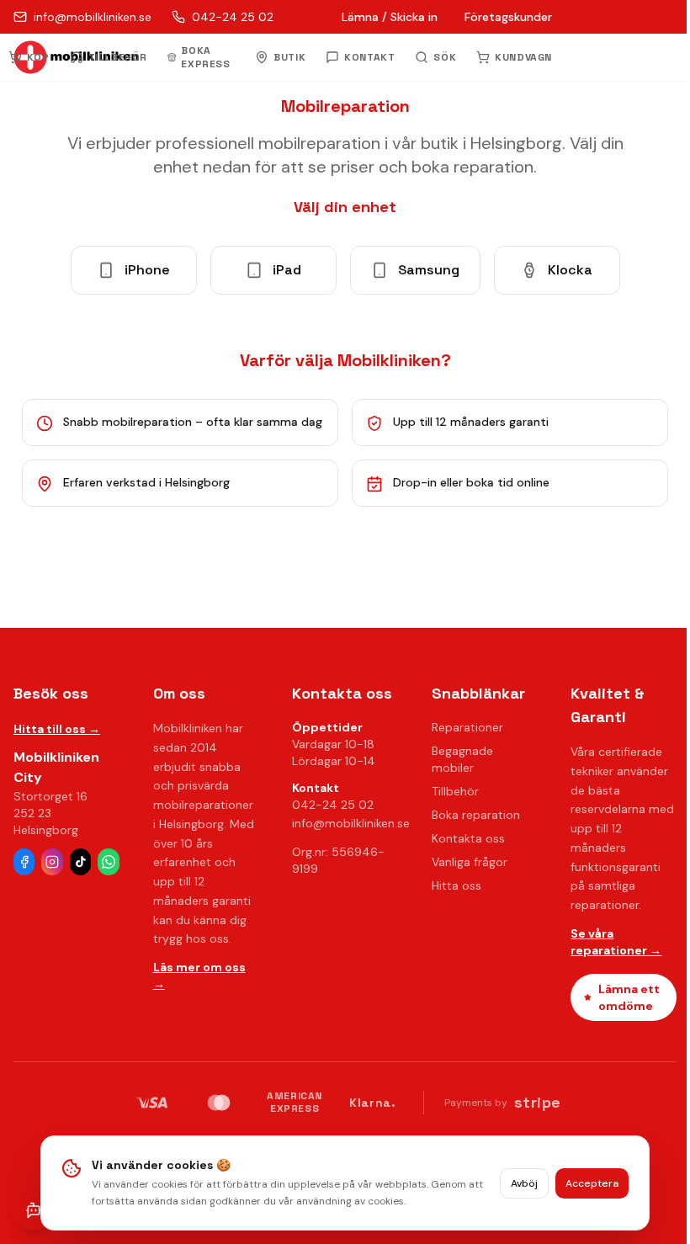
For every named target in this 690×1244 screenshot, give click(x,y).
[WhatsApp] (108, 861)
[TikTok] (80, 861)
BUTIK (289, 57)
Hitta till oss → (56, 728)
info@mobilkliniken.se (351, 823)
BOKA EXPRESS (205, 57)
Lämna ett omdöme (629, 997)
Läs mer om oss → (199, 975)
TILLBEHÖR (117, 57)
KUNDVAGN (523, 57)
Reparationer (467, 727)
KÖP (38, 57)
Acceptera (591, 1183)
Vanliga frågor (469, 861)
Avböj (524, 1183)
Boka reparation (476, 814)
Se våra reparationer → (616, 942)
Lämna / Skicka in (390, 16)
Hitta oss (456, 885)
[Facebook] (23, 861)
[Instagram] (51, 861)
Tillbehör (455, 791)
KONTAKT (369, 57)
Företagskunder (508, 16)
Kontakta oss (468, 838)
